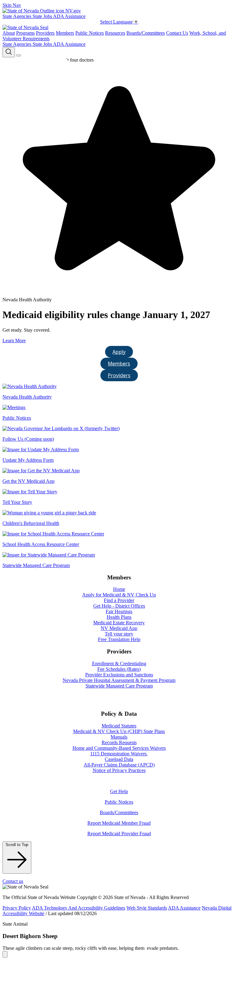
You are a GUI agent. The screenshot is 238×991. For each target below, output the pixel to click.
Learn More (14, 340)
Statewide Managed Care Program (119, 685)
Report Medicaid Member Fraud (119, 823)
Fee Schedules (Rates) (119, 669)
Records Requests (119, 742)
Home (119, 589)
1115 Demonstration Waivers (119, 753)
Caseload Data (119, 759)
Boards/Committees (145, 33)
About (8, 33)
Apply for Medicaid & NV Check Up (119, 594)
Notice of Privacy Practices (119, 770)
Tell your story (119, 633)
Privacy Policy (16, 907)
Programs (25, 33)
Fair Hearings (119, 611)
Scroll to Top (17, 844)
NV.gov (72, 10)
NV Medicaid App (119, 628)
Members (65, 33)
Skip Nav (11, 5)
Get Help (119, 791)
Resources (115, 33)
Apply (119, 351)
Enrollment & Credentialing (119, 663)
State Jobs (43, 16)
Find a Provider (119, 600)
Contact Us (177, 33)
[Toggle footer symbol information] (4, 954)
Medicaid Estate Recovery (119, 622)
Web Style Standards (146, 907)
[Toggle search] (8, 52)
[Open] (18, 55)
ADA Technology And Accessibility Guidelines (78, 907)
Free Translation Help (119, 639)
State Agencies (17, 16)
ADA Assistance (69, 16)
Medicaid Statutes (119, 725)
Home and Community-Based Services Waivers (119, 748)
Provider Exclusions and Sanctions (119, 674)
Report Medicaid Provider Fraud (119, 833)
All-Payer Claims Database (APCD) (119, 764)
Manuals (119, 737)
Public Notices (89, 33)
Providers (45, 33)
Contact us (12, 881)
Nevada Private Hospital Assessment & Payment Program (119, 680)
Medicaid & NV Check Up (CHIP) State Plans (119, 731)
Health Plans (119, 617)
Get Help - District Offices (119, 606)
